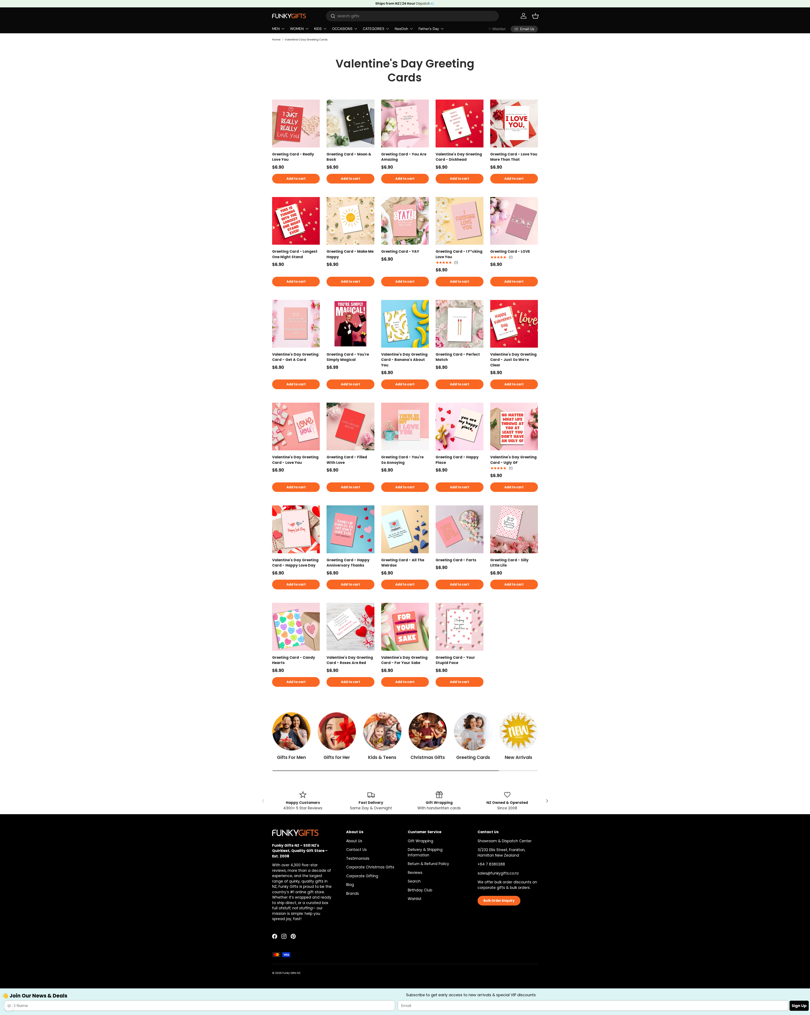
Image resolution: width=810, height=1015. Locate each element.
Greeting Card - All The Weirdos (402, 562)
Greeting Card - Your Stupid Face (455, 660)
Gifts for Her (337, 757)
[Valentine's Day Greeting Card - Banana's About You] (405, 324)
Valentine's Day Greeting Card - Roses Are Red (350, 660)
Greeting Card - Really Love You (293, 157)
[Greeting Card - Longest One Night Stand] (296, 221)
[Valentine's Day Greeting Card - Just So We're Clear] (514, 324)
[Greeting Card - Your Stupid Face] (459, 627)
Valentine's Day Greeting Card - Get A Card (295, 357)
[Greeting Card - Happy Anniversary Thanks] (350, 529)
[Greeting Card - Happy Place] (459, 426)
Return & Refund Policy (428, 863)
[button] (535, 15)
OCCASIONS (342, 28)
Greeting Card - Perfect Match (458, 357)
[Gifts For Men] (291, 731)
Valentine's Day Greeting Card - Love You (295, 460)
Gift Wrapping (420, 841)
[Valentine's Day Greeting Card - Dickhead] (459, 123)
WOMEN (297, 28)
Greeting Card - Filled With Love (347, 460)
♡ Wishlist (497, 29)
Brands (352, 893)
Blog (350, 884)
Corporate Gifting (362, 876)
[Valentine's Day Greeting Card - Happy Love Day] (296, 529)
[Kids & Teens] (382, 731)
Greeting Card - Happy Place (457, 460)
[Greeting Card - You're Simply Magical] (350, 324)
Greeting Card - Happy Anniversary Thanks (348, 562)
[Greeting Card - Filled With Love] (350, 426)
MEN (276, 28)
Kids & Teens (382, 757)
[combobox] (412, 16)
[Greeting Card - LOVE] (514, 221)
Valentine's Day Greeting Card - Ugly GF (513, 460)
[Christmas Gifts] (428, 731)
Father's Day (428, 28)
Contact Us (356, 849)
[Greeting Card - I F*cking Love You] (459, 221)
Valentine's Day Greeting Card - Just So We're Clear (513, 360)
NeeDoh (401, 28)
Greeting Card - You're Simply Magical (348, 357)
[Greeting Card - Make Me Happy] (350, 221)
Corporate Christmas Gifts (370, 867)
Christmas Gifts (427, 757)
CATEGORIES (373, 28)
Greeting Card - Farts (456, 560)
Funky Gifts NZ (291, 973)
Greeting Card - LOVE (510, 251)
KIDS (318, 28)
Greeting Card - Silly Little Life (509, 562)
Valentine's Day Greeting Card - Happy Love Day (295, 562)
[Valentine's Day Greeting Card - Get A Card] (296, 324)
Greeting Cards (473, 757)
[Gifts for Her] (337, 731)
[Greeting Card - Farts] (459, 529)
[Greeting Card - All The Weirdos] (405, 529)
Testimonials (357, 858)
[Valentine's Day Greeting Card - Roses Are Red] (350, 627)
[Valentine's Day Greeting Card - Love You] (296, 426)
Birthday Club (420, 890)
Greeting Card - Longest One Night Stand (294, 254)
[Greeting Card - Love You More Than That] (514, 123)
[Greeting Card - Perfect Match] (459, 324)
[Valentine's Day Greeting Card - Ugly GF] (514, 426)
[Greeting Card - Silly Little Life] (514, 529)
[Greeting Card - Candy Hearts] (296, 627)
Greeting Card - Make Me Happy (350, 254)
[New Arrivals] (519, 731)
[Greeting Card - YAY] (405, 221)
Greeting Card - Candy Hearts (293, 660)
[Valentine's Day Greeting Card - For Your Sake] (405, 627)
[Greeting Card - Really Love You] (296, 123)
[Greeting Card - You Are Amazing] (405, 123)
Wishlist (414, 898)
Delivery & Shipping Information (425, 852)
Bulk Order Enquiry (498, 900)
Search (414, 881)
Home (276, 39)
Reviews (415, 872)
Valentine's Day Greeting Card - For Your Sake (404, 660)
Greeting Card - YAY (400, 251)
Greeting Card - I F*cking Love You (459, 254)
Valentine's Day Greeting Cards (306, 39)
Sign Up (799, 1005)
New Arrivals (518, 757)
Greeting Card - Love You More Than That (513, 157)
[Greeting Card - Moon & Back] (350, 123)
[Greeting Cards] (473, 731)
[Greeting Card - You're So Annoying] (405, 426)
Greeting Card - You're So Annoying (402, 460)
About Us (354, 841)
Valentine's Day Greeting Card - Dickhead (459, 157)
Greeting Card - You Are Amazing (403, 157)
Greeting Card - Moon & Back (349, 157)
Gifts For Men (291, 757)
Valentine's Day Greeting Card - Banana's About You (404, 360)
